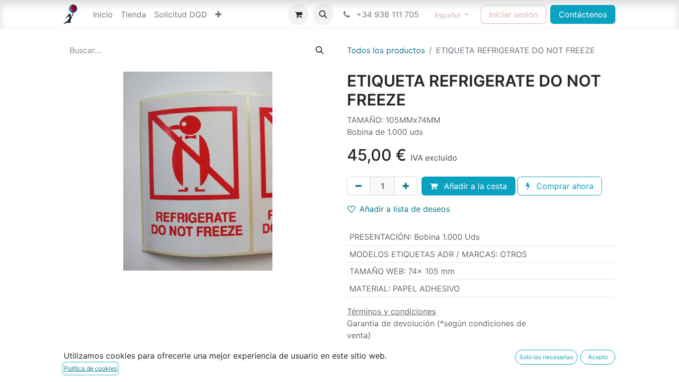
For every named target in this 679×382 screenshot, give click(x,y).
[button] (323, 14)
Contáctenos (583, 14)
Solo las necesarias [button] (546, 357)
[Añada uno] (406, 186)
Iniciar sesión (513, 14)
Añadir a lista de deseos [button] (404, 209)
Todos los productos (386, 50)
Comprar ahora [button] (564, 186)
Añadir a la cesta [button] (474, 186)
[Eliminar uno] (358, 186)
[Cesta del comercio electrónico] (298, 14)
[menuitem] (103, 14)
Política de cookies (90, 368)
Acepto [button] (598, 357)
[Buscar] (319, 50)
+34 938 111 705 (386, 14)
